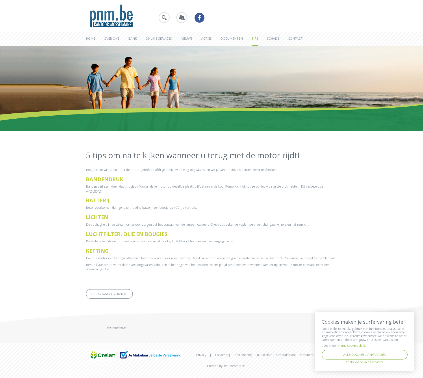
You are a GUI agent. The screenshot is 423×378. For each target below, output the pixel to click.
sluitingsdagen (117, 327)
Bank (132, 38)
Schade (273, 38)
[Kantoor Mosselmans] (111, 15)
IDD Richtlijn (263, 355)
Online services (159, 38)
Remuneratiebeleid (312, 355)
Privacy (201, 355)
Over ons (111, 38)
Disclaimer (220, 355)
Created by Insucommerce (226, 366)
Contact (295, 38)
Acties (206, 38)
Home (90, 38)
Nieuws (187, 38)
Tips (255, 38)
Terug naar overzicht (109, 294)
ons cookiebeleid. (353, 345)
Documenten (232, 38)
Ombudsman (285, 355)
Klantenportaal (181, 17)
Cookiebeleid (241, 355)
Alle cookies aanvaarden (364, 354)
